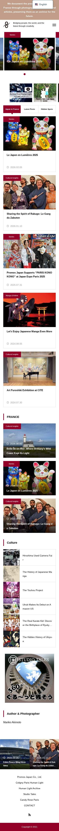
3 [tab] (28, 74)
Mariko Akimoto (12, 722)
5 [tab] (34, 74)
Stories (12, 35)
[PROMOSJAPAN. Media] (6, 24)
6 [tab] (38, 74)
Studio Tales (29, 794)
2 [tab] (25, 74)
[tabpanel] (29, 51)
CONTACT (29, 805)
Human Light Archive (29, 788)
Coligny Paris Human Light (29, 782)
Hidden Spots (47, 109)
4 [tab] (31, 74)
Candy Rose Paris (29, 799)
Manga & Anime (12, 295)
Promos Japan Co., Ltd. (29, 777)
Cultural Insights (12, 178)
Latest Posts (29, 109)
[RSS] (29, 814)
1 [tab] (21, 74)
